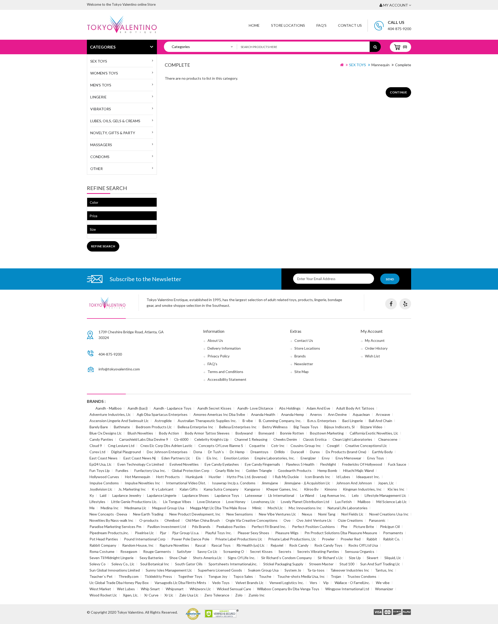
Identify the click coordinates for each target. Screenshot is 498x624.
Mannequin (380, 65)
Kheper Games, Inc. (282, 489)
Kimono (330, 489)
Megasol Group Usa (168, 508)
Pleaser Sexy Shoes (253, 533)
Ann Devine (337, 414)
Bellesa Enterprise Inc (195, 427)
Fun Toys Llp (99, 470)
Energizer (308, 458)
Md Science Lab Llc (391, 501)
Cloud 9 (95, 445)
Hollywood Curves (104, 476)
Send (390, 279)
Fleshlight (328, 464)
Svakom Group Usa (263, 570)
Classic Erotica (315, 439)
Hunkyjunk (194, 476)
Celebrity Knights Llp (211, 439)
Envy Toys (375, 458)
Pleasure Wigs (287, 533)
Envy (326, 458)
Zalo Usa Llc (188, 595)
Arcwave (383, 414)
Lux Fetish (343, 501)
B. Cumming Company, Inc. (280, 420)
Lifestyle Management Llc (385, 495)
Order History (376, 348)
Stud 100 (347, 564)
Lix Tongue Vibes (177, 501)
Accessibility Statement (227, 379)
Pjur (163, 533)
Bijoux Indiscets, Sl (339, 427)
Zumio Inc (256, 595)
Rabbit (371, 539)
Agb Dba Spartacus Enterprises (162, 414)
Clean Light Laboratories (352, 439)
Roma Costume (101, 551)
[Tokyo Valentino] (378, 612)
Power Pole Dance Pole (190, 539)
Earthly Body (382, 452)
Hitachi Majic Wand (358, 470)
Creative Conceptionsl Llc (366, 445)
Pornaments (393, 533)
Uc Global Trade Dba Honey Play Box (119, 582)
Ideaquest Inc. (368, 476)
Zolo (239, 595)
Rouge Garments (157, 551)
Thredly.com (129, 576)
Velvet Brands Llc (250, 582)
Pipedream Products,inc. (109, 533)
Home (254, 25)
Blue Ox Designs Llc (105, 433)
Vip (326, 582)
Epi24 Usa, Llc (100, 464)
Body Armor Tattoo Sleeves (207, 433)
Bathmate (122, 427)
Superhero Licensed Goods (220, 570)
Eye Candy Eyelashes (222, 464)
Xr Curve (151, 595)
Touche (265, 576)
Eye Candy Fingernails (262, 464)
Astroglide (163, 420)
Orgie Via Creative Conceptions (252, 520)
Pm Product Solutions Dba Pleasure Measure (341, 533)
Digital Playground (126, 452)
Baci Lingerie (352, 420)
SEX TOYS (98, 61)
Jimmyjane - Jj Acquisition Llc (307, 483)
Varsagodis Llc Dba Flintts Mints (180, 582)
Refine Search (103, 246)
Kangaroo (252, 489)
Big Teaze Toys (306, 427)
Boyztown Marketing (327, 433)
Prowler (328, 539)
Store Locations (288, 25)
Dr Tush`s (216, 452)
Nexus (307, 514)
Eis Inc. (212, 458)
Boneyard (266, 433)
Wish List (372, 356)
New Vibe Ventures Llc (277, 514)
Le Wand (307, 495)
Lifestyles (97, 501)
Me (92, 508)
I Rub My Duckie (286, 476)
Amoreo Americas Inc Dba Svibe (219, 414)
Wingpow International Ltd (347, 589)
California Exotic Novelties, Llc (374, 433)
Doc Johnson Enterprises (167, 452)
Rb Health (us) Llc (251, 545)
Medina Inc (110, 508)
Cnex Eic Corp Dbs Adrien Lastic (166, 445)
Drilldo (279, 452)
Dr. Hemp (237, 452)
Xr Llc (168, 595)
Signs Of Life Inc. (241, 557)
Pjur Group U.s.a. (185, 533)
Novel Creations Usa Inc (389, 514)
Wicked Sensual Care (234, 589)
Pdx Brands (201, 526)
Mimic (257, 508)
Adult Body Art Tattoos (355, 408)
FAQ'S (321, 25)
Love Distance (208, 501)
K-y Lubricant (163, 489)
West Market (100, 589)
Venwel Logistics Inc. (286, 582)
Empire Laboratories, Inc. (275, 458)
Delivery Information (224, 348)
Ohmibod (171, 520)
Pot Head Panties (103, 539)
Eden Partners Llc (176, 458)
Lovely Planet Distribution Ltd (305, 501)
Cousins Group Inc (305, 445)
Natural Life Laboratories (348, 508)
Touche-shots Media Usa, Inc (301, 576)
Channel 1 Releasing (250, 439)
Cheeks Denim (285, 439)
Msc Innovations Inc (305, 508)
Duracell (297, 452)
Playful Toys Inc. (218, 533)
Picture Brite (363, 526)
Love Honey (235, 501)
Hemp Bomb (327, 470)
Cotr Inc (278, 445)
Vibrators (100, 109)
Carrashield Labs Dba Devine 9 (143, 439)
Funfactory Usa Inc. (150, 470)
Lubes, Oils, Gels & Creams (115, 121)
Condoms (99, 156)
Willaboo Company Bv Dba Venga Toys (288, 589)
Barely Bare (98, 427)
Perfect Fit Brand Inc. (269, 526)
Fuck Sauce (397, 464)
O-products (148, 520)
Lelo (355, 495)
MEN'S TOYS (100, 85)
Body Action (169, 433)
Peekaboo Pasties (231, 526)
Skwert (372, 557)
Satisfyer (184, 551)
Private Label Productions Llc (238, 539)
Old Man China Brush (202, 520)
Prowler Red (351, 539)
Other (96, 168)
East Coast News (103, 458)
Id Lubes (343, 476)
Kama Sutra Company (221, 489)
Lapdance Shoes (195, 495)
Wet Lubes (126, 589)
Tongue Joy (217, 576)
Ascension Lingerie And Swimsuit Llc (119, 420)
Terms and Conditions (225, 371)
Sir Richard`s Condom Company (286, 557)
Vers (313, 582)
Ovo (286, 520)
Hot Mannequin (137, 476)
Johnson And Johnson (354, 483)
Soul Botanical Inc (154, 564)
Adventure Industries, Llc (110, 414)
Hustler (215, 476)
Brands (300, 356)
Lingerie (98, 97)
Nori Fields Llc (352, 514)
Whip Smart (150, 589)
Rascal (200, 545)
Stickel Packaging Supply (283, 564)
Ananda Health (263, 414)
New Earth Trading (148, 514)
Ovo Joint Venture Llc (314, 520)
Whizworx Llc (200, 589)
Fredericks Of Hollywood (362, 464)
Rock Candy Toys (328, 545)
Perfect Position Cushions (313, 526)
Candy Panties (101, 439)
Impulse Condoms (104, 483)
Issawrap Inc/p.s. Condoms (233, 483)
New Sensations (239, 514)
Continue (398, 92)
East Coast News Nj (139, 458)
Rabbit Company (102, 545)
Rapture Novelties (174, 545)
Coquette (257, 445)
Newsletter (303, 364)
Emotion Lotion (236, 458)
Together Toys (190, 576)
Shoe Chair (178, 557)
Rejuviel (277, 545)
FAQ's (212, 364)
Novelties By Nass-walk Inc (111, 520)
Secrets (285, 551)
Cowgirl (333, 445)
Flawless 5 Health (300, 464)
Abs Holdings (290, 408)
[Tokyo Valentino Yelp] (405, 303)
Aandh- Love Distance (255, 408)
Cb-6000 (181, 439)
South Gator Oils (189, 564)
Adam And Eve (318, 408)
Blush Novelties (140, 433)
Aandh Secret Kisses (214, 408)
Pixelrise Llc (144, 533)
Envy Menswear (348, 458)
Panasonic (377, 520)
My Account (375, 340)
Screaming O (233, 551)
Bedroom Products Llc (154, 427)
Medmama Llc (135, 508)
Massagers (101, 145)
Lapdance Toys (227, 495)
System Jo (293, 570)
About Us (215, 340)
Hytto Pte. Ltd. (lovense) (247, 476)
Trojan (336, 576)
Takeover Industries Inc (349, 570)
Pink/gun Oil (390, 526)
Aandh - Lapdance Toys (172, 408)
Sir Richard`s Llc (330, 557)
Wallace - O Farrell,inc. (352, 582)
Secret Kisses (261, 551)
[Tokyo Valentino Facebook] (391, 303)
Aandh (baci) (138, 408)
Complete (403, 65)
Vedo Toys (221, 582)
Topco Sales (243, 576)
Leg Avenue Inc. (333, 495)
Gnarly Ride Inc (227, 470)
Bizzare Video (371, 427)
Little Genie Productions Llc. (134, 501)
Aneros (316, 414)
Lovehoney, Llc (263, 501)
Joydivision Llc (100, 489)
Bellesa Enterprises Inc (238, 427)
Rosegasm (128, 551)
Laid (103, 495)
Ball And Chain (380, 420)
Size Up (355, 557)
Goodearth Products (295, 470)
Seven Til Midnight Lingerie (111, 557)
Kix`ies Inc (396, 489)
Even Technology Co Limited (140, 464)
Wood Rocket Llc (103, 595)
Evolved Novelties (184, 464)
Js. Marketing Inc (132, 489)
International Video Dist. (186, 483)
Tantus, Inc (384, 570)
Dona (197, 452)
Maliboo (364, 501)
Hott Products (168, 476)
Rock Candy (298, 545)
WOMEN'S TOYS (104, 73)
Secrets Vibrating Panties (318, 551)
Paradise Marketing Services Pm (115, 526)
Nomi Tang (326, 514)
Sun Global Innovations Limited (114, 570)
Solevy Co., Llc (123, 564)
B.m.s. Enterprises (321, 420)
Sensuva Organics (359, 551)
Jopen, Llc (386, 483)
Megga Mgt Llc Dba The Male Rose (218, 508)
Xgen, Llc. (130, 595)
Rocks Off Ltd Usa (363, 545)
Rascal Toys (221, 545)
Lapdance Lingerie (161, 495)
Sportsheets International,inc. (233, 564)
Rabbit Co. (391, 539)
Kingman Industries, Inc (362, 489)
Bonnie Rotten (292, 433)
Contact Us (350, 25)
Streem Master (321, 564)
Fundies (122, 470)
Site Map (301, 371)
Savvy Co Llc (207, 551)
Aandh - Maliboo (108, 408)
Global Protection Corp (190, 470)
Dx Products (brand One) (346, 452)
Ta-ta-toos (315, 570)
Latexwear (253, 495)
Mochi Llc (275, 508)
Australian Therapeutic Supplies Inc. (207, 420)
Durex (315, 452)
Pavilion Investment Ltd (166, 526)
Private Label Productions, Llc (292, 539)
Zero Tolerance (216, 595)
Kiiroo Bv (311, 489)
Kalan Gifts (188, 489)
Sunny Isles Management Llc (169, 570)
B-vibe (248, 420)
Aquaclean (361, 414)
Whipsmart (175, 589)
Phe (344, 526)
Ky (91, 495)
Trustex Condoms (361, 576)
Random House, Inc (138, 545)
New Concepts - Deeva (108, 514)
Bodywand (244, 433)
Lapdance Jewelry (126, 495)
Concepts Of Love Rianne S (220, 445)
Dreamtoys (259, 452)
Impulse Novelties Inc (142, 483)
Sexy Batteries (151, 557)
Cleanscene (387, 439)
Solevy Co (97, 564)
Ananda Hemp (292, 414)
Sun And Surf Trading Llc (380, 564)
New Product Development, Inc (194, 514)
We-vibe (383, 582)
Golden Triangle (259, 470)
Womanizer (384, 589)
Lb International (281, 495)
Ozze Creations (350, 520)
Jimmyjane (269, 483)
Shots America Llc (207, 557)
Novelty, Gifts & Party (112, 133)
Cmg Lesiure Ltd (121, 445)
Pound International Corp (144, 539)
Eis (198, 458)
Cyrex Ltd (97, 452)
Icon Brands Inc (317, 476)
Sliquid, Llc (392, 557)
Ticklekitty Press (158, 576)
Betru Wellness (275, 427)
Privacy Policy (219, 356)
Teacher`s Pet (101, 576)
